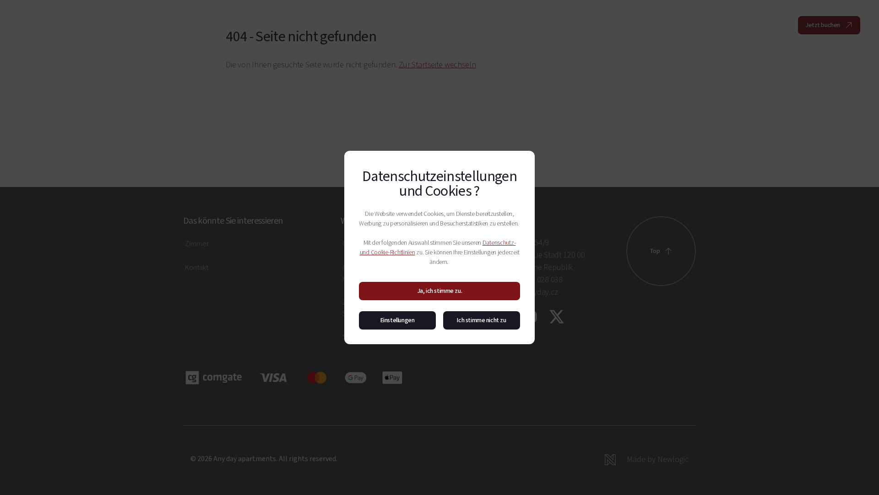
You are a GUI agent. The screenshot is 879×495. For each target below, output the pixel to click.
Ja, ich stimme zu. (439, 291)
